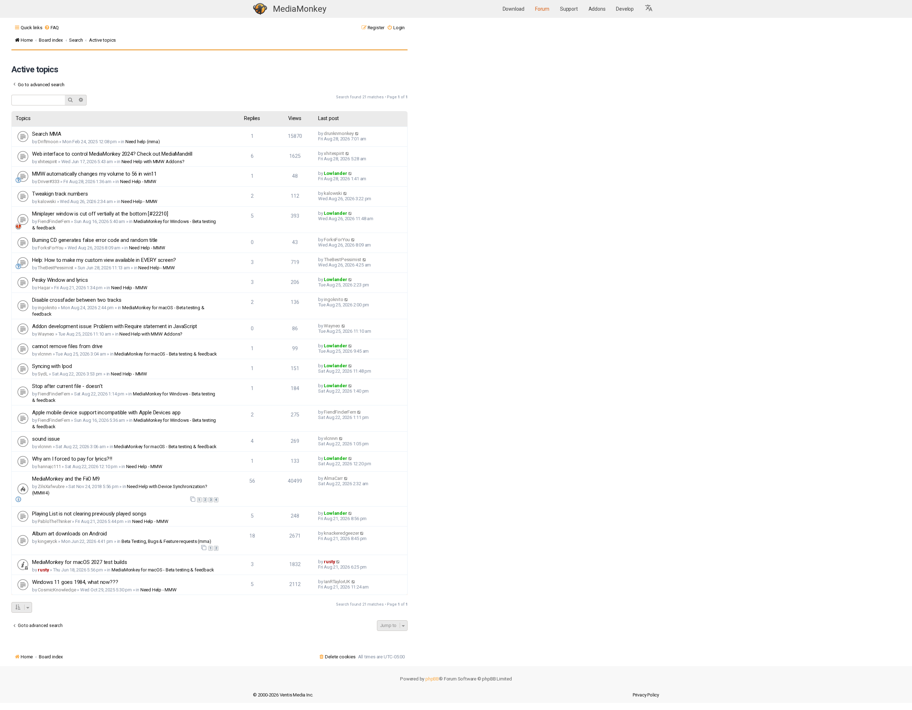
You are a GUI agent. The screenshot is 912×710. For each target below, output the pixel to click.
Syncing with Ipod (52, 366)
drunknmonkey (339, 133)
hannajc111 (49, 466)
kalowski (47, 201)
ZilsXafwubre (51, 486)
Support (569, 9)
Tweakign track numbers (60, 194)
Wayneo (46, 334)
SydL (43, 374)
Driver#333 (48, 181)
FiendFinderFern (54, 221)
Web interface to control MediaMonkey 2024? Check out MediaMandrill (112, 154)
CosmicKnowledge (57, 589)
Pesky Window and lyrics (60, 280)
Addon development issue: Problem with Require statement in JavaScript (114, 326)
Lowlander (335, 173)
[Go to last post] (357, 133)
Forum (542, 9)
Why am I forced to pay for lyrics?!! (72, 459)
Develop (625, 9)
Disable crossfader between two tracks (76, 300)
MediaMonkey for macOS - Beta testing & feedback (165, 354)
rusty (43, 569)
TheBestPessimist (55, 267)
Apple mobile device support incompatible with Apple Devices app (106, 412)
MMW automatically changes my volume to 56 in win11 (94, 174)
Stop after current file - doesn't (67, 386)
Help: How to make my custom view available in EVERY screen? (104, 260)
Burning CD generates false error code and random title (94, 240)
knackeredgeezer (341, 533)
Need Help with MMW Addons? (153, 161)
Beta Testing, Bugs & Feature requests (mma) (166, 541)
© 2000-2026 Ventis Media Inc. (283, 695)
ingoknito (47, 307)
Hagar (44, 287)
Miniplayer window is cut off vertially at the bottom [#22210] (100, 214)
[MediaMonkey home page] (260, 9)
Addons (597, 9)
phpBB (432, 679)
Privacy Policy (646, 695)
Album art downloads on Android (69, 533)
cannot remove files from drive (67, 346)
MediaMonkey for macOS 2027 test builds (79, 562)
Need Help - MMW (138, 181)
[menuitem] (51, 27)
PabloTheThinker (54, 521)
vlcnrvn (45, 354)
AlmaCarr (333, 478)
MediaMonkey (299, 9)
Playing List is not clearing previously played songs (89, 514)
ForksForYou (50, 247)
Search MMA (46, 134)
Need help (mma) (142, 141)
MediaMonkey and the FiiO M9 (66, 479)
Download (513, 9)
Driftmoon (48, 141)
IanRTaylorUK (337, 581)
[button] (649, 9)
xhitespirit (47, 161)
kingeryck (47, 541)
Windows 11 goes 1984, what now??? (75, 582)
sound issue (46, 439)
